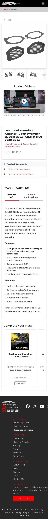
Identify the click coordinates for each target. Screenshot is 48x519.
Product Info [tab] (11, 196)
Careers (16, 472)
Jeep (25, 144)
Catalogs (17, 445)
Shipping (17, 449)
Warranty (17, 453)
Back (9, 20)
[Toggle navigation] (43, 3)
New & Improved (21, 423)
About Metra (19, 465)
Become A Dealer (21, 442)
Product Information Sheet (21, 174)
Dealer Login (19, 438)
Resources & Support (23, 430)
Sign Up (24, 498)
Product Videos (20, 426)
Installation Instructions (19, 169)
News (15, 468)
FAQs (15, 475)
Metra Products (12, 144)
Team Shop (18, 456)
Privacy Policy (21, 512)
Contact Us (18, 479)
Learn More (20, 383)
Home (5, 10)
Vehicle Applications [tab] (31, 196)
